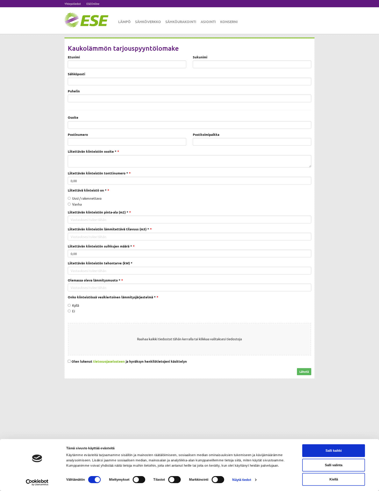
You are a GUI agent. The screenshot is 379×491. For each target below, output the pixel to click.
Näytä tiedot (241, 480)
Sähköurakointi (180, 21)
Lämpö (124, 21)
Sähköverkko (148, 21)
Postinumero (78, 134)
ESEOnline (92, 3)
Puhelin (74, 91)
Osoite (73, 117)
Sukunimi (200, 57)
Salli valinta (333, 465)
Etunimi (74, 57)
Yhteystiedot (72, 3)
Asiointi (208, 21)
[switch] (139, 479)
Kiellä (333, 479)
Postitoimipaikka (206, 134)
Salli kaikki (333, 450)
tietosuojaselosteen (109, 361)
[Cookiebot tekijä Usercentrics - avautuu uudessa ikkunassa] (37, 482)
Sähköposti (76, 74)
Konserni (229, 21)
